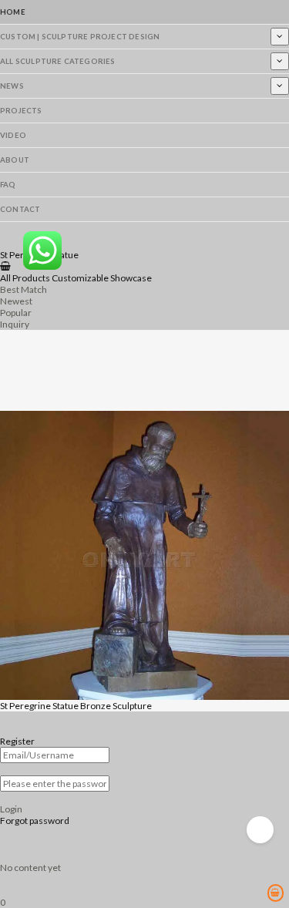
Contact (20, 209)
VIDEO (13, 135)
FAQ (8, 184)
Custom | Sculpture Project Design (80, 36)
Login (11, 809)
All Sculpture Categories (58, 61)
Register (17, 741)
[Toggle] (280, 36)
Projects (21, 110)
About (14, 160)
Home (12, 12)
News (12, 86)
